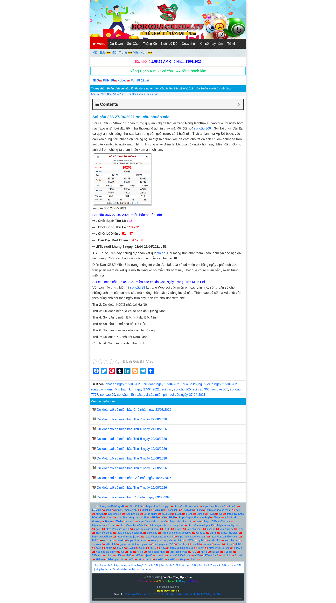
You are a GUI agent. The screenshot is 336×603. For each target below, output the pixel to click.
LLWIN (190, 540)
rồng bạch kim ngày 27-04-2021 (137, 389)
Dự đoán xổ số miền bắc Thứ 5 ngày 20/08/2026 (132, 439)
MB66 (153, 547)
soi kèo (215, 551)
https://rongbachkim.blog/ (128, 565)
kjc (130, 551)
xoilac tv (200, 532)
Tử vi (231, 44)
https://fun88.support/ (186, 506)
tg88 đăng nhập (178, 551)
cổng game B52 (164, 544)
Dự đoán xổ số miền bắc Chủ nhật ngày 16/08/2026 (134, 478)
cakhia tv (152, 532)
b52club (96, 509)
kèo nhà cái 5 (194, 529)
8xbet (109, 540)
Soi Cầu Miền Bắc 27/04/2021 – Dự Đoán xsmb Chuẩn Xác (124, 94)
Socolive (182, 544)
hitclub (226, 555)
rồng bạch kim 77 (105, 569)
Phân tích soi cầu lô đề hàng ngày (130, 88)
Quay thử (188, 44)
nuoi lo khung (192, 384)
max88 (159, 559)
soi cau (167, 389)
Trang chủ (98, 88)
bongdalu (173, 509)
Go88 (142, 547)
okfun (109, 547)
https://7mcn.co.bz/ (126, 509)
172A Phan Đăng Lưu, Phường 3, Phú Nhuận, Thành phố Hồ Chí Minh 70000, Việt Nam (172, 594)
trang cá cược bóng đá (130, 532)
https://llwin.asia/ (136, 540)
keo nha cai (231, 540)
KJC (163, 547)
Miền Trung (119, 52)
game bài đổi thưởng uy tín (135, 544)
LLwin (178, 513)
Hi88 (119, 555)
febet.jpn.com (115, 559)
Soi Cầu (132, 44)
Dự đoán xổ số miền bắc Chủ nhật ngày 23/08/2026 (134, 409)
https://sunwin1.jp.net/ (200, 525)
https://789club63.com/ (217, 521)
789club (146, 509)
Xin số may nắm (211, 44)
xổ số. (161, 253)
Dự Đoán (116, 44)
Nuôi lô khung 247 (186, 565)
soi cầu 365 (182, 389)
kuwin (119, 547)
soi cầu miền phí (156, 394)
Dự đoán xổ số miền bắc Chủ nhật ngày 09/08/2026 (134, 497)
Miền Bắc (99, 52)
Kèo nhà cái (115, 513)
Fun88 (232, 506)
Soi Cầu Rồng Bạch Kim (177, 577)
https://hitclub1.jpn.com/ (152, 521)
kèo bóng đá (227, 529)
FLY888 (228, 551)
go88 (108, 509)
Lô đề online (151, 513)
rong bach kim (101, 389)
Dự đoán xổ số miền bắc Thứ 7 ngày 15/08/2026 (132, 487)
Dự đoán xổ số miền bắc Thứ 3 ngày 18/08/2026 (132, 458)
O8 (220, 513)
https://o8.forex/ (229, 532)
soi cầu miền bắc (129, 394)
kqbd (200, 509)
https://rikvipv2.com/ (103, 525)
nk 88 (140, 551)
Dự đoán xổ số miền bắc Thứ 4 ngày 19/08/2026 (132, 449)
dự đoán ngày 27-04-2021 (162, 384)
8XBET (216, 540)
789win (100, 559)
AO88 (197, 555)
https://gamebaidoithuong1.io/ (166, 525)
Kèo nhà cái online (106, 551)
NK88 (139, 555)
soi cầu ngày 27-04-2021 (187, 394)
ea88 (98, 547)
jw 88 (149, 555)
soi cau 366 (201, 389)
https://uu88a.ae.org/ (181, 547)
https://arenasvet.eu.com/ (191, 536)
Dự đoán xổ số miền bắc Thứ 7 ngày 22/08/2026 (132, 419)
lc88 (238, 544)
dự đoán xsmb (125, 569)
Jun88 (200, 513)
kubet (122, 80)
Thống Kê (150, 44)
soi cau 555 (219, 389)
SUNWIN (188, 509)
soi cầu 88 (137, 287)
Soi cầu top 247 (103, 565)
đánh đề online (104, 532)
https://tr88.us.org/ (219, 547)
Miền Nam (140, 52)
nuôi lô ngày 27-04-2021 (221, 384)
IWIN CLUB (135, 506)
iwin (197, 521)
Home (100, 44)
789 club (111, 544)
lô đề (240, 529)
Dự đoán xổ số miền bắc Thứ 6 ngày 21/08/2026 (132, 429)
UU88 (95, 540)
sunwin (100, 513)
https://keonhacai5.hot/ (133, 525)
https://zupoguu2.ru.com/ (159, 536)
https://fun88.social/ (213, 506)
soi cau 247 (234, 565)
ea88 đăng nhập (156, 551)
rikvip (218, 544)
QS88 (167, 529)
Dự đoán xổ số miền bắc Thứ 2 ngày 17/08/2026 (132, 468)
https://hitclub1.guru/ (117, 529)
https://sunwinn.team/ (219, 509)
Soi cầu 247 (151, 565)
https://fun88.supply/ (157, 506)
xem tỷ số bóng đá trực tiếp (166, 540)
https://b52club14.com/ (146, 529)
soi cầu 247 (219, 565)
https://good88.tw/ (102, 536)
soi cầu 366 (202, 128)
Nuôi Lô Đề (169, 44)
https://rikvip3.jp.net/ (228, 525)
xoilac (108, 555)
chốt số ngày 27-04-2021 (124, 384)
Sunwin (239, 555)
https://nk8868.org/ (179, 555)
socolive (97, 544)
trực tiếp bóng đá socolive (176, 532)
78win (211, 513)
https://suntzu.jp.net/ (128, 536)
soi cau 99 (107, 394)
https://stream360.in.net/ (224, 536)
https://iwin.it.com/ (180, 521)
